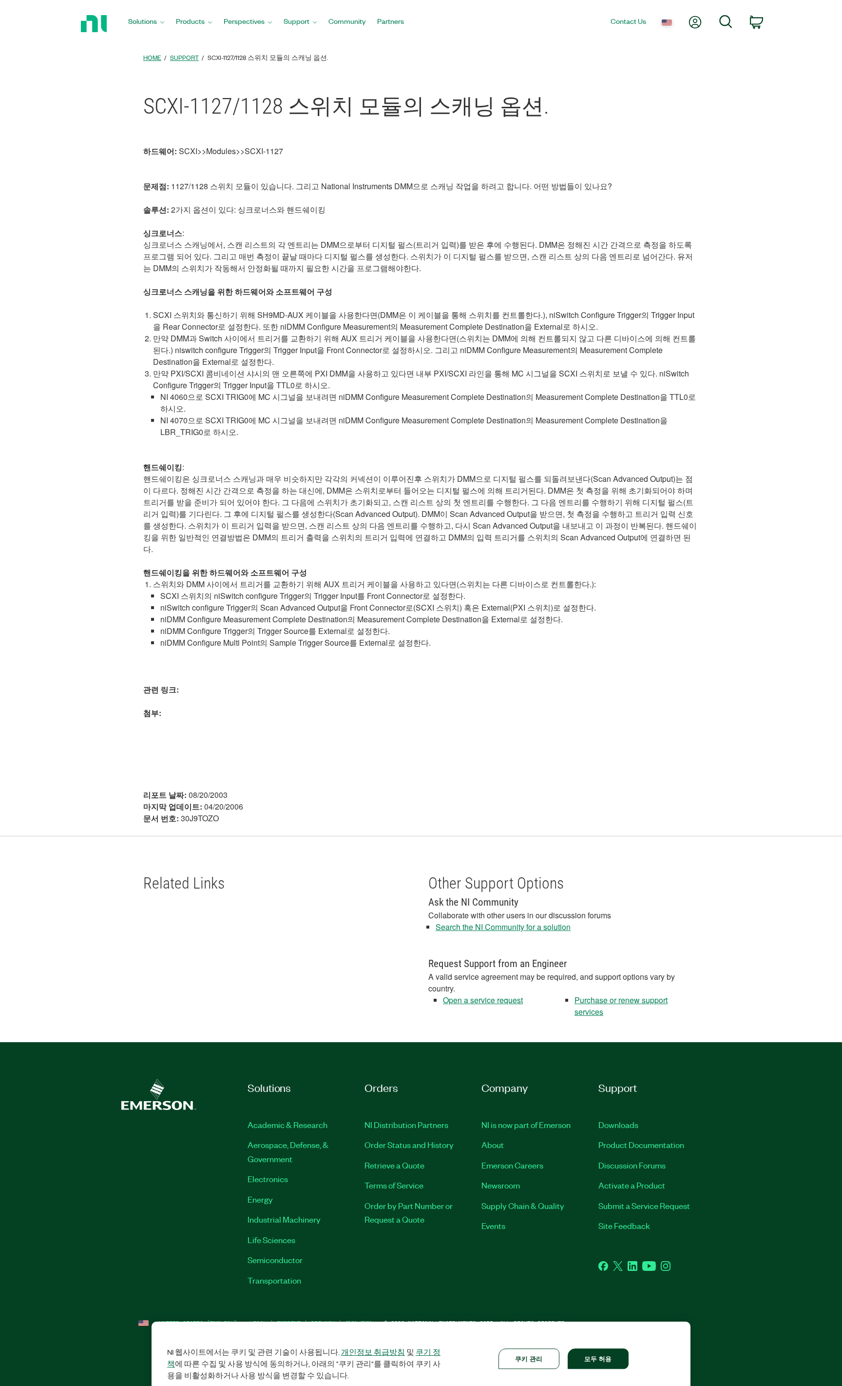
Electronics (268, 1178)
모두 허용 (598, 1358)
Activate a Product (631, 1185)
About (492, 1144)
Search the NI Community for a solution (503, 926)
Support (184, 57)
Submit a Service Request (644, 1205)
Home (152, 57)
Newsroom (500, 1185)
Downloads (618, 1124)
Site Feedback (624, 1225)
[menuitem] (146, 24)
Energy (260, 1199)
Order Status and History (409, 1144)
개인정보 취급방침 (373, 1352)
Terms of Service (393, 1185)
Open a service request (483, 1000)
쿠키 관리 (529, 1358)
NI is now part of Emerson (526, 1124)
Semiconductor (275, 1259)
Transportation (274, 1280)
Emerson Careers (512, 1165)
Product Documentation (641, 1144)
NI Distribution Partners (406, 1124)
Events (493, 1225)
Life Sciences (271, 1239)
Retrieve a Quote (394, 1165)
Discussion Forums (632, 1165)
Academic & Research (287, 1124)
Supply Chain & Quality (522, 1205)
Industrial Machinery (284, 1219)
